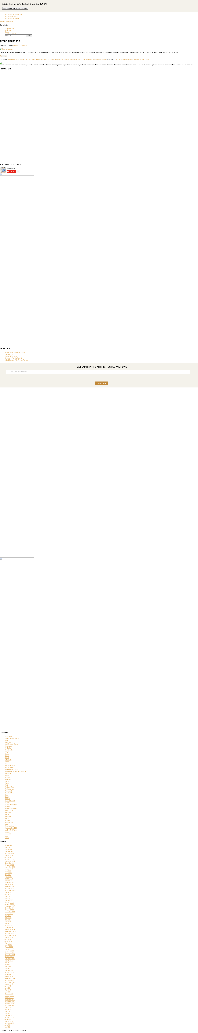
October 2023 (9, 865)
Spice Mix (8, 816)
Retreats (7, 799)
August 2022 (9, 892)
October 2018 (9, 980)
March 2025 (9, 851)
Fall (6, 764)
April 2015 (8, 1027)
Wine (6, 836)
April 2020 (8, 945)
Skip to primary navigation (13, 14)
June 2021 (8, 918)
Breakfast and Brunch (11, 744)
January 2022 (9, 904)
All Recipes (11, 59)
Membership (9, 791)
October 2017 (9, 1004)
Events (7, 762)
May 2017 (8, 1011)
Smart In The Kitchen (6, 22)
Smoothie (8, 812)
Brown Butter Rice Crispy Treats (15, 352)
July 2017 (8, 1009)
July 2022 (8, 894)
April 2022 (8, 898)
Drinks (7, 758)
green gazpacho (127, 59)
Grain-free (63, 59)
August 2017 (9, 1008)
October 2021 (9, 910)
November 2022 (10, 886)
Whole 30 (102, 59)
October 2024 (9, 853)
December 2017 (10, 1000)
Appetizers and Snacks (23, 59)
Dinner (7, 756)
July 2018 (8, 986)
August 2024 (9, 855)
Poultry (7, 797)
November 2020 (10, 931)
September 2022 (10, 890)
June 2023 (8, 873)
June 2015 (8, 1025)
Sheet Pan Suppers (10, 809)
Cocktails (8, 748)
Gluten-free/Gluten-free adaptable (49, 59)
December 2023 (10, 861)
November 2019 (10, 955)
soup (147, 59)
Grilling (7, 775)
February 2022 (9, 902)
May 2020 (8, 943)
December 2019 (10, 953)
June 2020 (8, 941)
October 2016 (9, 1023)
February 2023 (9, 881)
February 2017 (9, 1017)
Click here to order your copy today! (15, 8)
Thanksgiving (9, 822)
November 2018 (10, 978)
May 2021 (8, 920)
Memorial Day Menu (11, 356)
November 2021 (10, 908)
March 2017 (9, 1015)
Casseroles (8, 746)
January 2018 (9, 998)
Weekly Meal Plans (10, 830)
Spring (7, 818)
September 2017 (10, 1006)
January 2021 (9, 927)
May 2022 (8, 896)
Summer (7, 820)
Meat (6, 785)
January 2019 (9, 974)
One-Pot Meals (9, 793)
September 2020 (10, 935)
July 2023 (8, 871)
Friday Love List (10, 768)
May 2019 (8, 967)
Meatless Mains (72, 59)
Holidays (7, 777)
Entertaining (8, 760)
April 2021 (8, 922)
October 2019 (9, 957)
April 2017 (8, 1013)
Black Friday (9, 742)
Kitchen (7, 781)
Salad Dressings (10, 801)
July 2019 (8, 963)
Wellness (96, 59)
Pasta (6, 795)
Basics (7, 740)
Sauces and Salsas (10, 805)
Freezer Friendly (10, 766)
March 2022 (9, 900)
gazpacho (118, 59)
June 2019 (8, 965)
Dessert (7, 754)
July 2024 (8, 857)
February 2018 (9, 996)
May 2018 (8, 990)
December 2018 (10, 976)
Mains (6, 783)
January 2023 (9, 883)
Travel (6, 824)
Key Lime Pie (9, 354)
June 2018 (8, 988)
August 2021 (9, 914)
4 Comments (22, 46)
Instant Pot (8, 779)
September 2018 (10, 982)
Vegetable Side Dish (11, 828)
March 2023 (9, 879)
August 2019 (9, 961)
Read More (3, 56)
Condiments (8, 750)
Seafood (7, 807)
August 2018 (9, 984)
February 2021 (9, 926)
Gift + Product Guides (11, 769)
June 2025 (8, 845)
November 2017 (10, 1002)
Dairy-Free (34, 59)
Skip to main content (11, 16)
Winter (7, 838)
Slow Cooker (9, 810)
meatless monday (139, 59)
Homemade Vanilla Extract (13, 358)
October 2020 (9, 933)
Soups (80, 59)
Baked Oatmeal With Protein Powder (16, 360)
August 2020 (9, 937)
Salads (7, 803)
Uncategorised (87, 59)
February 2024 (9, 859)
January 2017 (9, 1019)
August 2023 (9, 869)
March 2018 (9, 994)
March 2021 (9, 924)
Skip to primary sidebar (12, 18)
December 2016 (10, 1021)
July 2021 (8, 916)
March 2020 (9, 947)
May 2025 (8, 847)
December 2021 (10, 906)
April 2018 (8, 992)
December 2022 (10, 885)
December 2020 (10, 929)
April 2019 (8, 968)
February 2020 (9, 949)
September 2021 (10, 912)
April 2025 (8, 849)
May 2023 (8, 875)
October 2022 (9, 888)
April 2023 (8, 877)
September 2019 (10, 959)
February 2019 (9, 972)
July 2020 (8, 939)
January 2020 (9, 951)
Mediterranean (9, 789)
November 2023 (10, 863)
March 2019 (9, 970)
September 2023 (10, 867)
